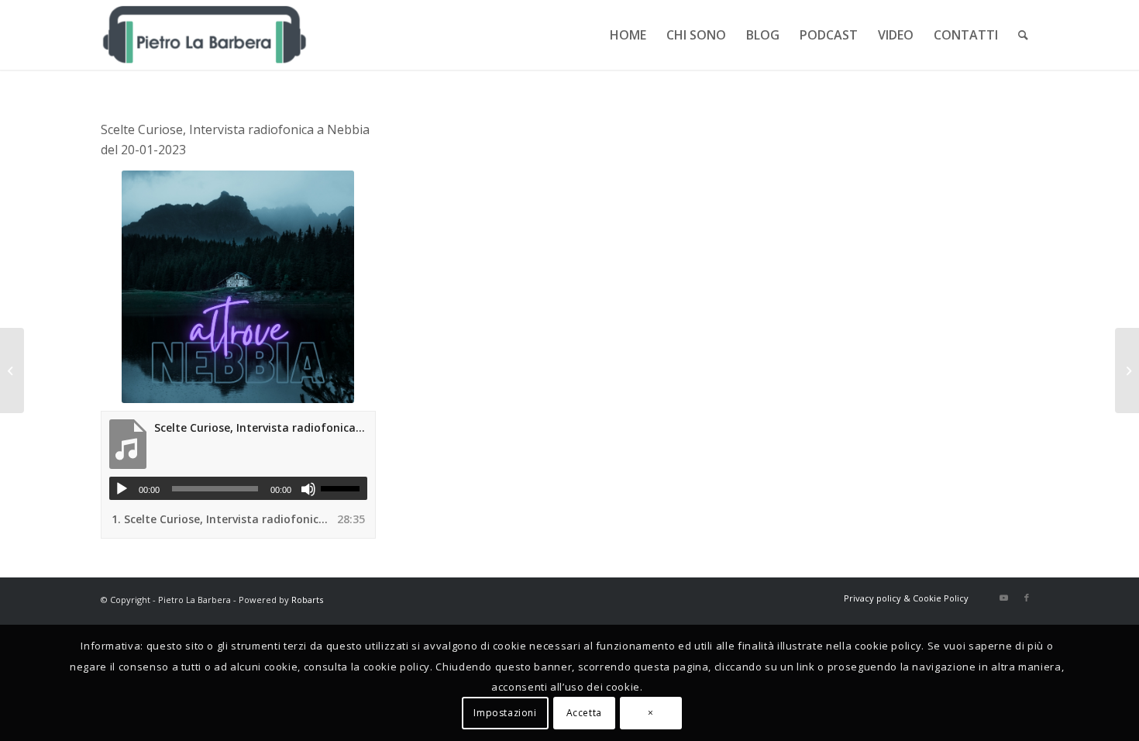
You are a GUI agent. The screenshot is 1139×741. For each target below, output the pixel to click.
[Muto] (308, 489)
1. (223, 519)
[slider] (344, 488)
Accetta (584, 713)
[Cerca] (1023, 35)
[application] (238, 488)
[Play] (121, 489)
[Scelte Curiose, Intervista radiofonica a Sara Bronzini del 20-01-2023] (1127, 370)
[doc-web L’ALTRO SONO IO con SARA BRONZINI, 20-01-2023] (12, 370)
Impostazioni (504, 713)
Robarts (307, 599)
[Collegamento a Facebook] (1026, 597)
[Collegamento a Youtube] (1003, 597)
